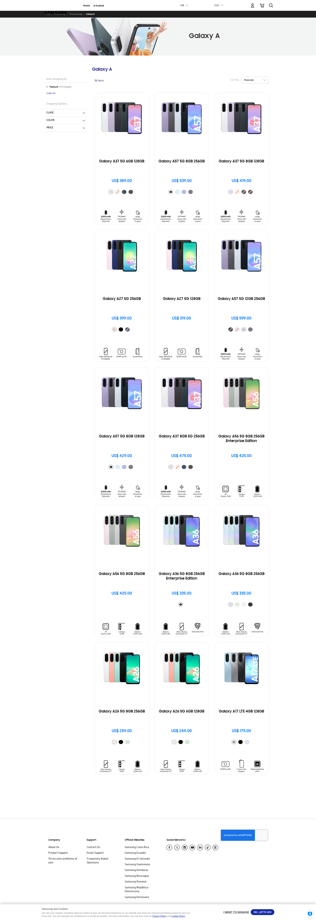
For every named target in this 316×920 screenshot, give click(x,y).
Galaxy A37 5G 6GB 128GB (121, 161)
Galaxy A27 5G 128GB (181, 299)
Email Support (95, 853)
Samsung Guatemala (137, 864)
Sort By (235, 80)
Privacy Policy (159, 916)
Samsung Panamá (135, 882)
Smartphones (75, 14)
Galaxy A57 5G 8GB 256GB (182, 161)
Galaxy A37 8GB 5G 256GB (182, 437)
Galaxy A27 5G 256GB (122, 299)
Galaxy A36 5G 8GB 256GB (241, 574)
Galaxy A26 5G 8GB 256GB (122, 712)
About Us (53, 847)
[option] (111, 192)
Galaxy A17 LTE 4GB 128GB (241, 712)
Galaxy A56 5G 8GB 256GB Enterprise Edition (241, 439)
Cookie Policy (178, 916)
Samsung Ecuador (135, 853)
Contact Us (93, 847)
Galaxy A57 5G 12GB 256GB (241, 299)
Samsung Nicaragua (137, 876)
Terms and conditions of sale (62, 861)
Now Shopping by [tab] (56, 79)
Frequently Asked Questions (97, 861)
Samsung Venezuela (137, 897)
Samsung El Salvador (137, 859)
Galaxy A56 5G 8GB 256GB (122, 574)
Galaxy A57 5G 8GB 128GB (121, 437)
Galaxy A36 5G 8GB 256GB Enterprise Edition (182, 576)
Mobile (86, 6)
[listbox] (122, 192)
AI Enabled (98, 6)
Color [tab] (50, 120)
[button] (187, 5)
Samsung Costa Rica (137, 847)
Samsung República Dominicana (136, 890)
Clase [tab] (50, 113)
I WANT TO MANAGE (236, 912)
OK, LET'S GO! (262, 912)
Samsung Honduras (136, 870)
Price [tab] (49, 128)
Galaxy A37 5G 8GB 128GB (241, 161)
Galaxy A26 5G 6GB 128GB (181, 712)
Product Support (58, 853)
